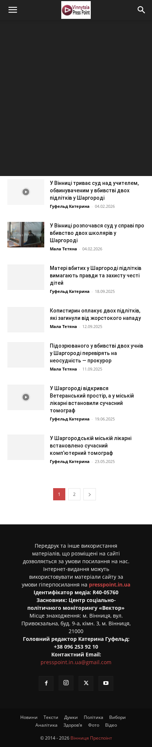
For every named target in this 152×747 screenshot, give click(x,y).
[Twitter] (86, 683)
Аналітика (46, 725)
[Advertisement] (76, 100)
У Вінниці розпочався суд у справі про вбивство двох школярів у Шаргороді (97, 233)
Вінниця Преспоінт (91, 738)
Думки (71, 717)
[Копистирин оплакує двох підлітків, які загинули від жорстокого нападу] (25, 319)
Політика (93, 717)
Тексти (51, 717)
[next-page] (89, 494)
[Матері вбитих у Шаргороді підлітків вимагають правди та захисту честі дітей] (25, 277)
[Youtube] (106, 683)
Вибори (117, 717)
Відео (111, 725)
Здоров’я (72, 725)
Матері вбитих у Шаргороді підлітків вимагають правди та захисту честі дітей (95, 275)
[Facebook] (46, 683)
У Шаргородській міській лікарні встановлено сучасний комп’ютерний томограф (90, 445)
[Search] (141, 10)
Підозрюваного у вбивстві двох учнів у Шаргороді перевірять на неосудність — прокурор (96, 353)
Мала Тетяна (63, 248)
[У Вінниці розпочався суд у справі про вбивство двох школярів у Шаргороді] (25, 234)
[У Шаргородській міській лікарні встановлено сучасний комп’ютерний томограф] (25, 447)
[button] (12, 10)
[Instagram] (66, 683)
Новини (29, 717)
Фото (93, 725)
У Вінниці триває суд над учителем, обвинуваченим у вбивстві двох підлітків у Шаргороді (94, 190)
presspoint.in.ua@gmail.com (76, 662)
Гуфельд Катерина (70, 206)
